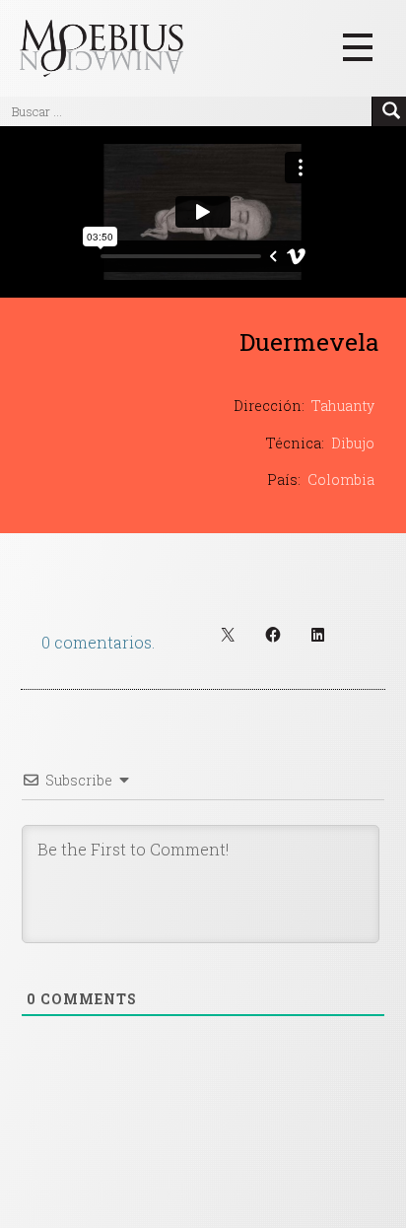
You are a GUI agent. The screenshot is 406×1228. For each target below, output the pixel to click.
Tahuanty (342, 405)
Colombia (340, 479)
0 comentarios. (98, 642)
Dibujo (352, 443)
